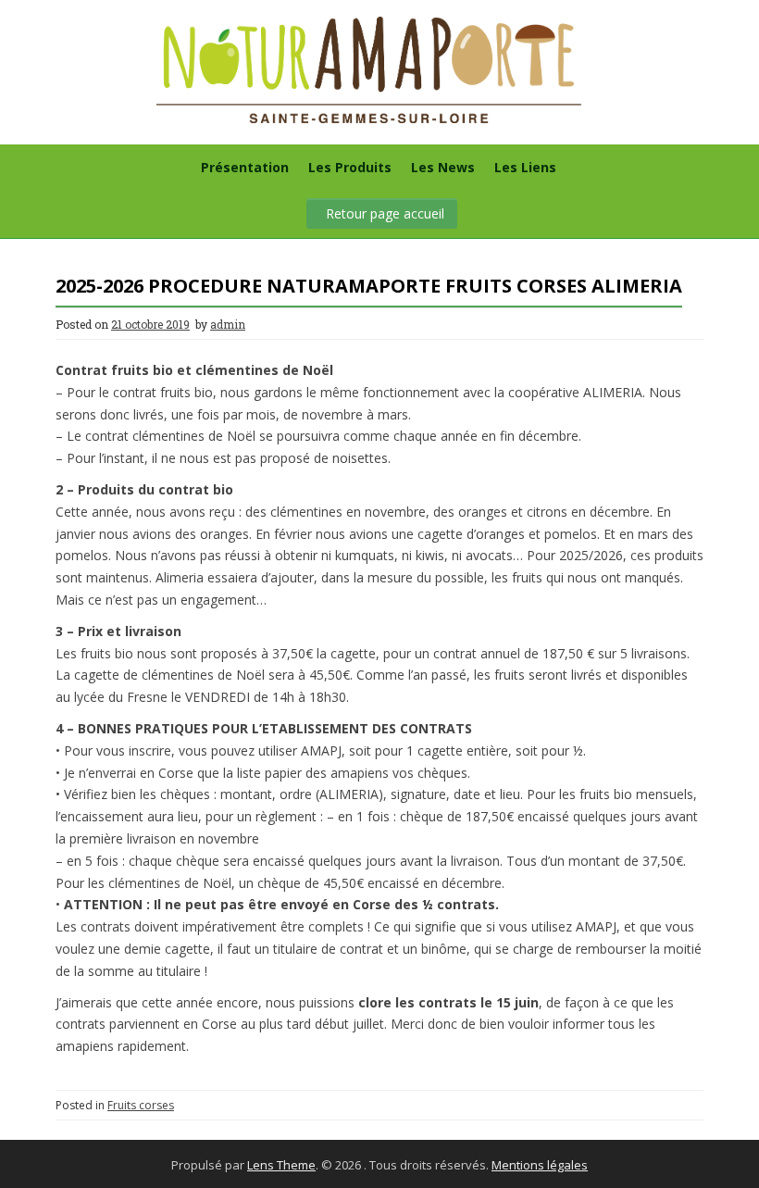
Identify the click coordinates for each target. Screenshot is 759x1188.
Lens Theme (281, 1165)
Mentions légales (539, 1165)
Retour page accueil (385, 213)
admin (227, 324)
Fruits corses (140, 1105)
